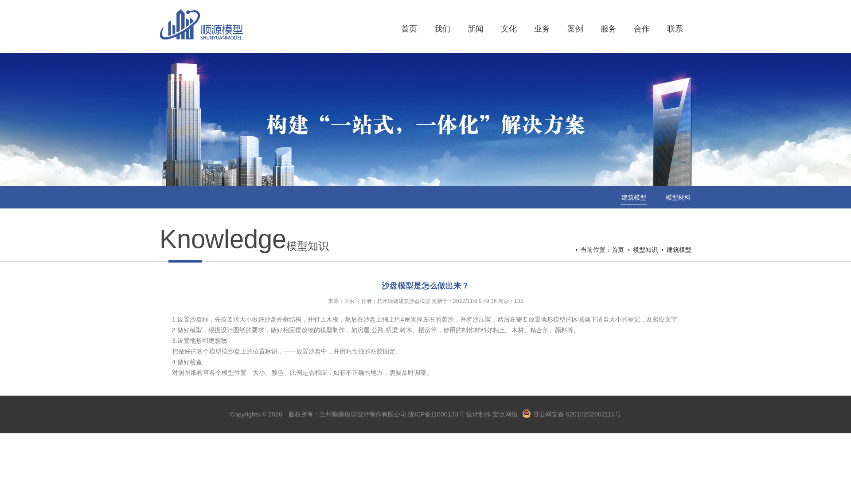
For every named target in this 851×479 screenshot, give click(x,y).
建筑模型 (633, 197)
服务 (609, 28)
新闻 (476, 28)
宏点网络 (505, 414)
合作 (642, 28)
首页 (409, 28)
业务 (542, 28)
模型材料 (678, 197)
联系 (675, 28)
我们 (442, 28)
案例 (575, 28)
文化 (509, 28)
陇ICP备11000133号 (436, 414)
